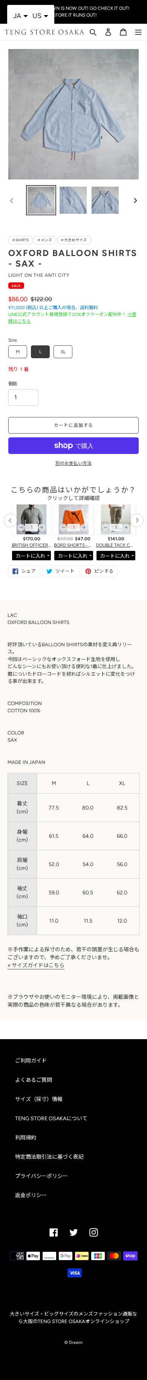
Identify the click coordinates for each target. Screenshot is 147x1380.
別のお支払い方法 (73, 463)
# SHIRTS (20, 240)
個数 (12, 383)
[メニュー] (138, 31)
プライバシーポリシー (41, 1176)
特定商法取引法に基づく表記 (49, 1157)
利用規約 (25, 1138)
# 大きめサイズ (74, 240)
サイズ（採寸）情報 (39, 1099)
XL (63, 351)
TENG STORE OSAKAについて (51, 1118)
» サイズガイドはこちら (36, 965)
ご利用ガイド (31, 1061)
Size (12, 340)
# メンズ (45, 240)
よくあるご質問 (33, 1080)
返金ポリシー (31, 1195)
